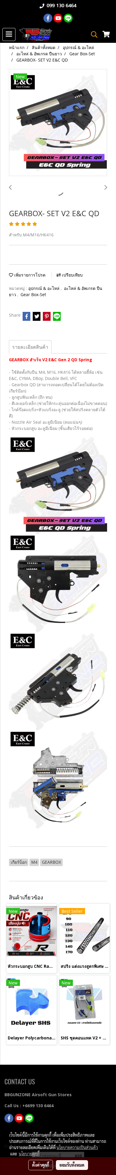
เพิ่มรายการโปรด (29, 275)
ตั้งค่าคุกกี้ (40, 1165)
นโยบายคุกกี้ (29, 1153)
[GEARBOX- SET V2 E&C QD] (58, 122)
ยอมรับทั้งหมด (71, 1165)
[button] (92, 34)
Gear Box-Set (33, 294)
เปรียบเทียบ (72, 275)
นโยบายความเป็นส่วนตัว (77, 1147)
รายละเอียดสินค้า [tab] (30, 347)
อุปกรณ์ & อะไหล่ (44, 288)
